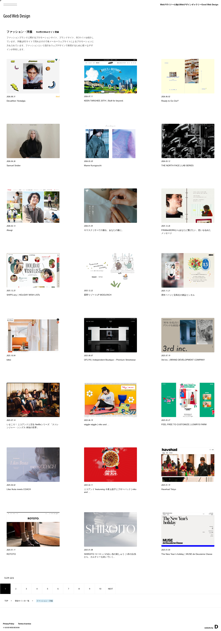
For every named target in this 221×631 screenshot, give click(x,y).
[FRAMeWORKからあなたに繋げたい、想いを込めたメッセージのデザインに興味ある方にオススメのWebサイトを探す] (187, 222)
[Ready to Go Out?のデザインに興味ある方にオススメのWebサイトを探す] (187, 92)
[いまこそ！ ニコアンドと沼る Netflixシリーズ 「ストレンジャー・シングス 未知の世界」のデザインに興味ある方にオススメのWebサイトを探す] (33, 416)
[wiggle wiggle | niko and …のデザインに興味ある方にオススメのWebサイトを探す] (110, 416)
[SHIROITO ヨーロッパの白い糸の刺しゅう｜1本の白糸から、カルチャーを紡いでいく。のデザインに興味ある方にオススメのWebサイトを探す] (110, 546)
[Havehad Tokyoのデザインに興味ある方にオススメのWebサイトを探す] (187, 481)
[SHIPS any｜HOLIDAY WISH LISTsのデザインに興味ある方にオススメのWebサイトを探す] (33, 286)
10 (100, 589)
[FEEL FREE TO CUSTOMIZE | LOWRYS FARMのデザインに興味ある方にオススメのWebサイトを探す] (187, 416)
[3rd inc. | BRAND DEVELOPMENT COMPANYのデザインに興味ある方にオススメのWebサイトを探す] (187, 351)
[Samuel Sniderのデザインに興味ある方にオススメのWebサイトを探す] (33, 157)
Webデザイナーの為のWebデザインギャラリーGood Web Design (189, 5)
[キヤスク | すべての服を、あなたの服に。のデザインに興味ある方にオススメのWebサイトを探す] (110, 222)
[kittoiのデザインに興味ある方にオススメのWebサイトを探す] (33, 351)
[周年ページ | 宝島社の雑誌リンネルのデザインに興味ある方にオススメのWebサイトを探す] (187, 286)
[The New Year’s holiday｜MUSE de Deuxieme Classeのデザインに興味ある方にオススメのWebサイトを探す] (187, 546)
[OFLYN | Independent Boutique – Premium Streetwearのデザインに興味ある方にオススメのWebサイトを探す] (110, 351)
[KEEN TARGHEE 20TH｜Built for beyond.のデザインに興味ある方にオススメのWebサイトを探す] (110, 92)
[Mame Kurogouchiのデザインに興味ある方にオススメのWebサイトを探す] (110, 157)
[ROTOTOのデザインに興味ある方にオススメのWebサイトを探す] (33, 546)
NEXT (110, 589)
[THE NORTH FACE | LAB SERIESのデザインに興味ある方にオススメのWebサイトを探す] (187, 157)
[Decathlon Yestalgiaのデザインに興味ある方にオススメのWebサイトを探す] (33, 92)
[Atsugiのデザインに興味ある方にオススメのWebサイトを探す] (33, 222)
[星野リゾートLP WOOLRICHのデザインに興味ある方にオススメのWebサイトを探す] (110, 286)
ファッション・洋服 (19, 31)
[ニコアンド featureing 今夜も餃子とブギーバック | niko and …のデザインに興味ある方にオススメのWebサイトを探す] (110, 481)
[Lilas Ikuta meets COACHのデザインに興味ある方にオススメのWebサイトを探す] (33, 481)
